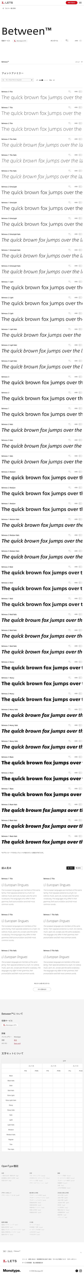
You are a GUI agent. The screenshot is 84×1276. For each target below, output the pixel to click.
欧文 (15, 1040)
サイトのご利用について (59, 1259)
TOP (4, 1251)
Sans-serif (17, 1043)
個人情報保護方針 (38, 1262)
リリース (24, 1259)
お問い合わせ (32, 1259)
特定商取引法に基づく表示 (44, 1259)
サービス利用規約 (27, 1262)
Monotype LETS (11, 1025)
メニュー (77, 61)
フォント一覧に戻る (10, 8)
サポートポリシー (72, 1259)
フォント (10, 1251)
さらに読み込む (42, 989)
